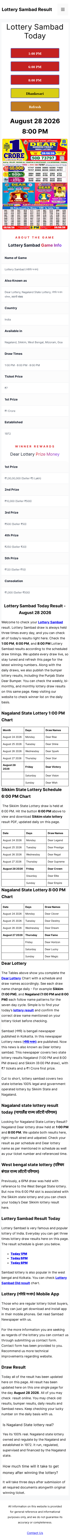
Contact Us (35, 1533)
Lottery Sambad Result (27, 9)
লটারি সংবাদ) (30, 1042)
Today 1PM (19, 1254)
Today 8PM (19, 1263)
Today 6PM (19, 1258)
